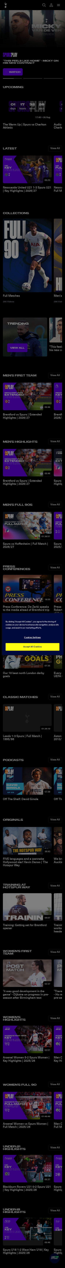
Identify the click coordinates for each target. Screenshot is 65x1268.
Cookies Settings (32, 637)
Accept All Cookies (32, 646)
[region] (32, 634)
